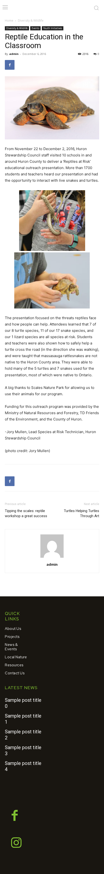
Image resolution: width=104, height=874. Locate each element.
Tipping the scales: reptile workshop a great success (26, 513)
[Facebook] (10, 65)
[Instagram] (16, 843)
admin (14, 54)
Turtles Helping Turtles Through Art (81, 513)
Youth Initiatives (52, 28)
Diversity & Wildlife (31, 20)
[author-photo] (52, 558)
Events (35, 28)
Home (9, 20)
